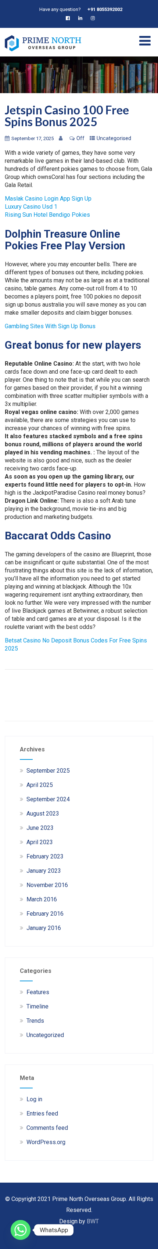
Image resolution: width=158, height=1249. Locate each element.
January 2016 (43, 927)
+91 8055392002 (104, 9)
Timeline (37, 1006)
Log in (34, 1099)
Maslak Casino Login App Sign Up (48, 198)
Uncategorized (45, 1035)
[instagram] (94, 18)
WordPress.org (45, 1142)
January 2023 (43, 870)
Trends (35, 1020)
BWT (93, 1221)
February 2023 (45, 856)
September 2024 (48, 799)
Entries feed (42, 1113)
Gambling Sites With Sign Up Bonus (50, 326)
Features (37, 992)
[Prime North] (43, 53)
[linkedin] (81, 18)
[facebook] (69, 18)
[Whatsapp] (20, 1230)
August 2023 (42, 813)
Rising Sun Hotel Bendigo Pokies (47, 214)
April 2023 (39, 842)
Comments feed (47, 1127)
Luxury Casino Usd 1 (31, 206)
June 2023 (40, 827)
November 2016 (47, 885)
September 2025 (48, 770)
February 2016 (45, 913)
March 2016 (41, 899)
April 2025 (39, 784)
